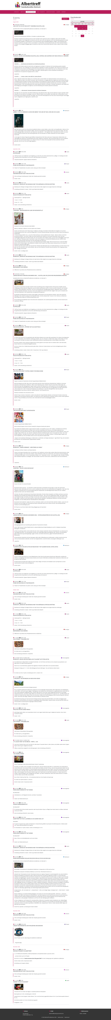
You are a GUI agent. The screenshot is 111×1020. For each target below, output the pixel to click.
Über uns (22, 12)
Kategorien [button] (65, 18)
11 (85, 28)
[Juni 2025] (72, 21)
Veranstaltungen (31, 12)
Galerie (58, 12)
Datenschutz (60, 1017)
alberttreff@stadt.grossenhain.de (56, 1013)
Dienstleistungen (50, 12)
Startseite (16, 12)
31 (82, 36)
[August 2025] (92, 21)
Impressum (67, 1017)
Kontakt (64, 12)
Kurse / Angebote (41, 12)
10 (82, 28)
